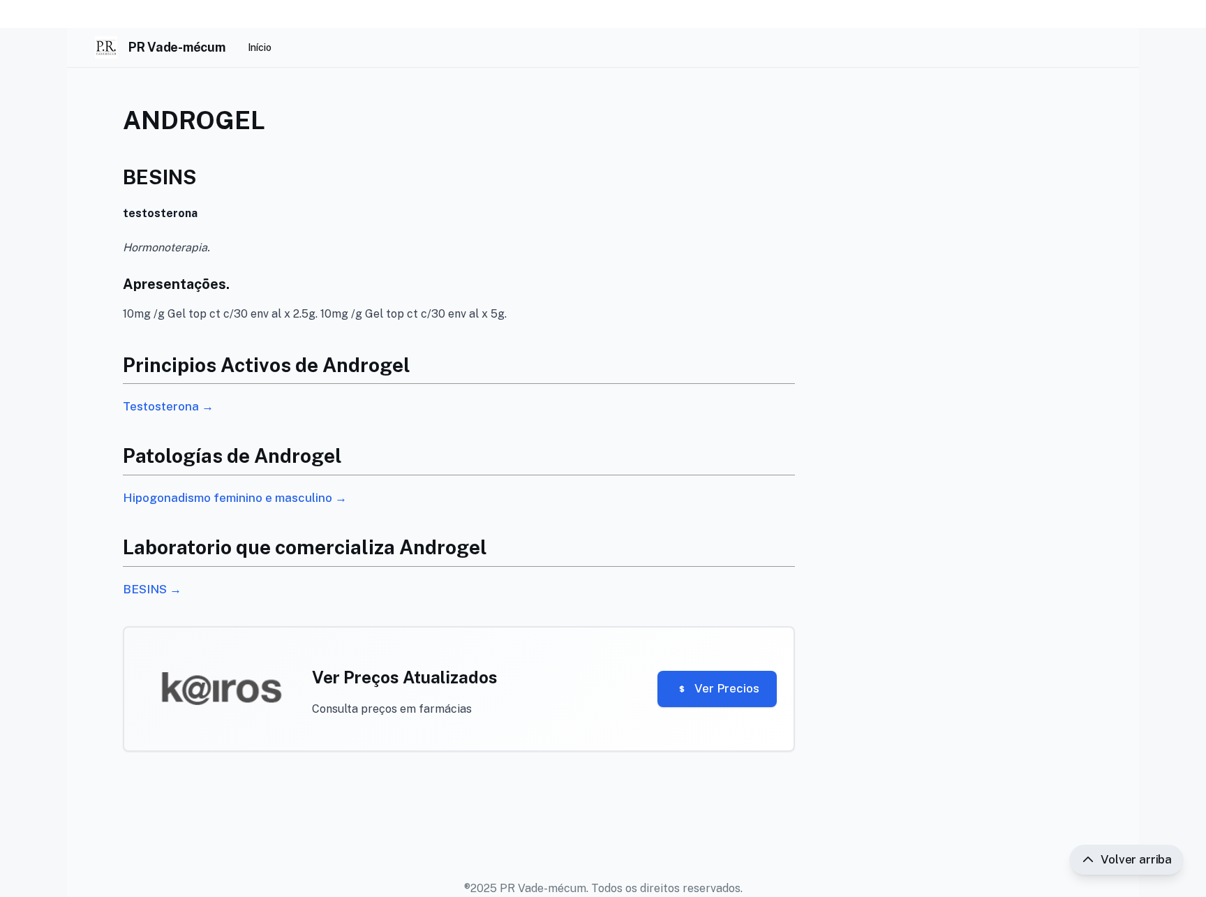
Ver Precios (726, 688)
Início (259, 47)
